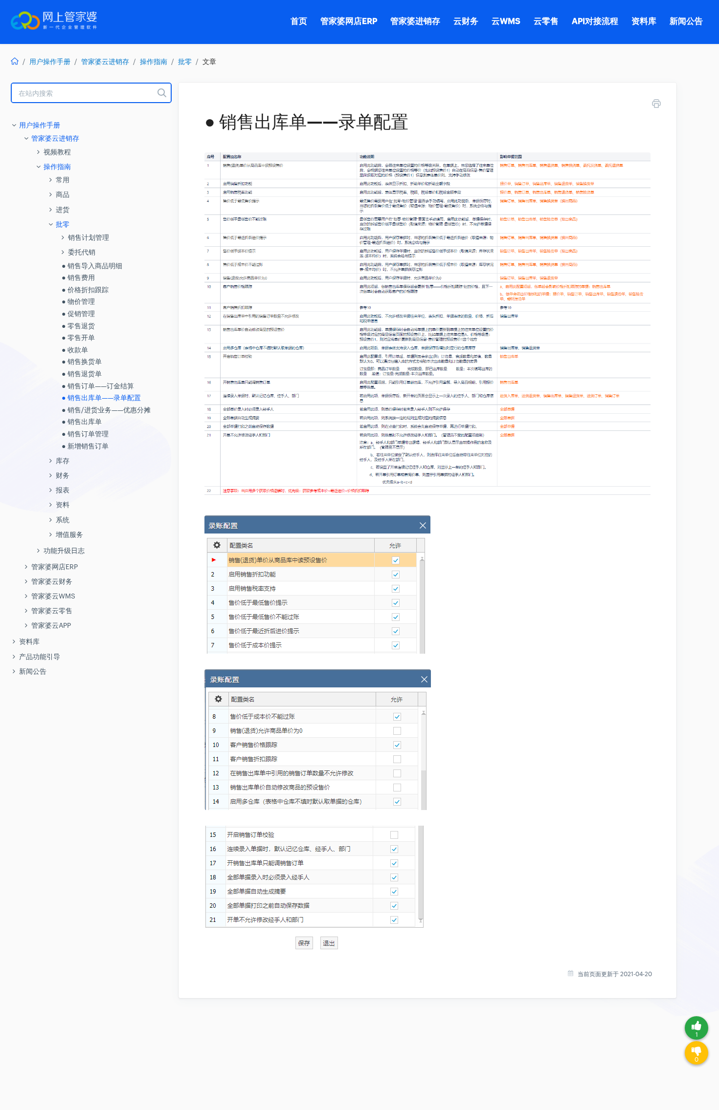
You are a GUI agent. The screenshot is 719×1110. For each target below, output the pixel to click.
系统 (62, 519)
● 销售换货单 (82, 361)
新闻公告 (32, 671)
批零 (185, 61)
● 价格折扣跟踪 (85, 289)
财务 (62, 475)
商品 (62, 194)
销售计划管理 (88, 237)
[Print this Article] (656, 105)
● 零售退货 (78, 325)
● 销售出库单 (82, 421)
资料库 (29, 641)
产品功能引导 (39, 656)
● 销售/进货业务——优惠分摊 (106, 410)
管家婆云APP (51, 625)
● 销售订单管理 (85, 433)
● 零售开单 (78, 337)
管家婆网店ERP (54, 566)
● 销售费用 (78, 277)
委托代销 (81, 252)
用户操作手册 (49, 61)
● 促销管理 (78, 313)
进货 (62, 209)
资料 (62, 504)
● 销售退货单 (82, 373)
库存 (62, 460)
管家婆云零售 (51, 610)
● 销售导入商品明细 (92, 265)
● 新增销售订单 (85, 446)
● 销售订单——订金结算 (98, 386)
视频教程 (57, 152)
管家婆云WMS (53, 596)
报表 (62, 490)
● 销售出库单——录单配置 (101, 397)
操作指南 (153, 61)
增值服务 (69, 534)
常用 (62, 179)
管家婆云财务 (51, 581)
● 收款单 (75, 349)
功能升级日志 (64, 550)
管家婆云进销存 (105, 61)
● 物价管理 (78, 301)
